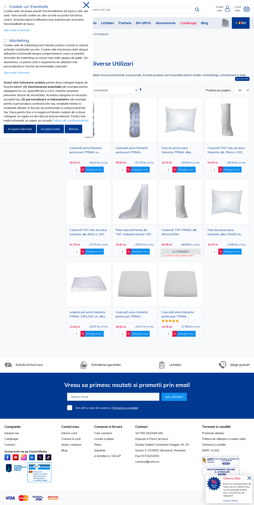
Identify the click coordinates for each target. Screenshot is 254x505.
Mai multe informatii (17, 30)
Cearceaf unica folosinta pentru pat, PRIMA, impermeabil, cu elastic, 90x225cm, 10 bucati (132, 150)
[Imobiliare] (225, 23)
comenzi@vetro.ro (147, 461)
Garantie (100, 450)
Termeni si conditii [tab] (216, 426)
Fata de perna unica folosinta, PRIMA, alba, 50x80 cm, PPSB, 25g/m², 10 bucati (179, 150)
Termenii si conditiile (125, 408)
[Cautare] (197, 9)
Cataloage (188, 23)
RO (243, 23)
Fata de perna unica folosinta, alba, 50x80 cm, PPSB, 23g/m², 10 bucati (225, 232)
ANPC (206, 450)
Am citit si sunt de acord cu (106, 408)
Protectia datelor (213, 433)
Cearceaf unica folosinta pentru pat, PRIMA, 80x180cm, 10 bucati (178, 315)
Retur (98, 444)
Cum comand (103, 433)
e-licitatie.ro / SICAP (107, 456)
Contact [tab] (141, 426)
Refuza (73, 129)
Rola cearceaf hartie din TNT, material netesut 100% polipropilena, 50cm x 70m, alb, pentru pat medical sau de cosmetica (135, 232)
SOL (217, 450)
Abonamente (165, 23)
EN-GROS (143, 23)
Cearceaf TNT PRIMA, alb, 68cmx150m (179, 232)
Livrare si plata (104, 439)
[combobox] (131, 9)
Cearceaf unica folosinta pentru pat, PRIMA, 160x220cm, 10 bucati (132, 315)
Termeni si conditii (214, 444)
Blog (204, 23)
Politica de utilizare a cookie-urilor (224, 439)
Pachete (125, 23)
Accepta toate (50, 129)
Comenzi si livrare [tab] (108, 426)
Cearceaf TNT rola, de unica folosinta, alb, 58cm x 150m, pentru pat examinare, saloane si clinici (226, 150)
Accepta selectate (20, 129)
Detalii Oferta (230, 500)
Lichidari (107, 23)
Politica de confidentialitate (70, 120)
